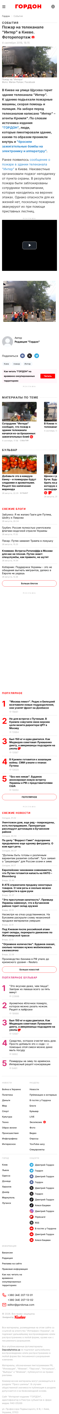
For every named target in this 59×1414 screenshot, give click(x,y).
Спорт (5, 1111)
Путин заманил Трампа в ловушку (28, 540)
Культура (7, 1116)
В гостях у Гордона (40, 1100)
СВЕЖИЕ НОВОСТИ (16, 812)
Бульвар (9, 450)
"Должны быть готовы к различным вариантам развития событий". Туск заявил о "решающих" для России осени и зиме (28, 858)
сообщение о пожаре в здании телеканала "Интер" (26, 164)
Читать (48, 376)
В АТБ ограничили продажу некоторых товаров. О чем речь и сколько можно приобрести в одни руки (27, 888)
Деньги (6, 1100)
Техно (5, 1122)
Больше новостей (29, 969)
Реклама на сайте (12, 1263)
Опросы (34, 1138)
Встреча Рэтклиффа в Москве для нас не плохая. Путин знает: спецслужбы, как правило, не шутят (27, 554)
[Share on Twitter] (29, 356)
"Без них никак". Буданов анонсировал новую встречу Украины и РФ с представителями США (31, 781)
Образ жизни (9, 1127)
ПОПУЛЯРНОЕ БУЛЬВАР (19, 977)
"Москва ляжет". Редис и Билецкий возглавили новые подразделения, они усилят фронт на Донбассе (32, 704)
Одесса (6, 1175)
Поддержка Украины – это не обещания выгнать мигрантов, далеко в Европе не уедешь (27, 570)
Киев (6, 364)
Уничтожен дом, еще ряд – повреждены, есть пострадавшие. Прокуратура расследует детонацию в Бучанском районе (28, 827)
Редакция (7, 1258)
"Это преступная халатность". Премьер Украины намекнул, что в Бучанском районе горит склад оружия (27, 902)
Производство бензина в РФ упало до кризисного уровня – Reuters (25, 960)
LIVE (32, 1116)
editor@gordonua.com (21, 1304)
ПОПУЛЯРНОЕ (12, 693)
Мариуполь (8, 1197)
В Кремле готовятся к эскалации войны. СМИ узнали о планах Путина (30, 762)
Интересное (9, 1144)
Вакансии (7, 1252)
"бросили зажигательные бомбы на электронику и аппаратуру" (24, 146)
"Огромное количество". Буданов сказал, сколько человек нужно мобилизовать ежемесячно (28, 947)
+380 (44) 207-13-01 (20, 1295)
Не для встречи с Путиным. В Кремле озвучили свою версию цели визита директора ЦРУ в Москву (29, 723)
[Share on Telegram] (36, 356)
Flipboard (40, 1217)
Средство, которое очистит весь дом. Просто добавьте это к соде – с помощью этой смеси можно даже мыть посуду (32, 1045)
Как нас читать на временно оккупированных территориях (12, 1280)
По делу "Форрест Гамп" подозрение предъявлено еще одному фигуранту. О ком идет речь (27, 843)
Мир (4, 1105)
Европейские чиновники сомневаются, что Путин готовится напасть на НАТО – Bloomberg (27, 873)
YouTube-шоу (37, 1144)
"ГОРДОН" (10, 127)
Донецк (6, 1181)
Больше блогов (29, 583)
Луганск (6, 1203)
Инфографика (9, 1138)
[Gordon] (28, 6)
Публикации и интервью (43, 1094)
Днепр (5, 1192)
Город (5, 1158)
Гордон (6, 16)
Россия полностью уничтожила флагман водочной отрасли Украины (26, 529)
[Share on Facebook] (22, 356)
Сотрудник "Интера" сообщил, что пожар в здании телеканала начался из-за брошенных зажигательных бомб (18, 430)
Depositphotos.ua (11, 1349)
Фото (32, 1127)
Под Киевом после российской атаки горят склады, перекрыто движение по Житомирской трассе (27, 932)
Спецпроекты (37, 1149)
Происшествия (10, 1133)
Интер (28, 364)
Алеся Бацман (43, 1205)
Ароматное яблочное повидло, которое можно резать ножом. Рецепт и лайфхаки (28, 1006)
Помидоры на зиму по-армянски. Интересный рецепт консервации (30, 1062)
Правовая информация (15, 1269)
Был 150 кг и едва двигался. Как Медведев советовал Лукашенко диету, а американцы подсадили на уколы (32, 743)
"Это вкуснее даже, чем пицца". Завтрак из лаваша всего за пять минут (29, 989)
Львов (5, 1170)
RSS (37, 1222)
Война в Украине (11, 1089)
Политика (7, 1094)
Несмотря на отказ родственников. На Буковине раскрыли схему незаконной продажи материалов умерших (26, 917)
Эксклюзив (36, 1122)
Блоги (33, 1105)
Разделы (34, 1083)
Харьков (6, 1186)
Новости (7, 1083)
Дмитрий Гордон (44, 1164)
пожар (17, 364)
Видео (33, 1133)
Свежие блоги (14, 508)
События (18, 16)
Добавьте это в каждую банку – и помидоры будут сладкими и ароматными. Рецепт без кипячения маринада (19, 482)
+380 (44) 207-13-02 (20, 1299)
